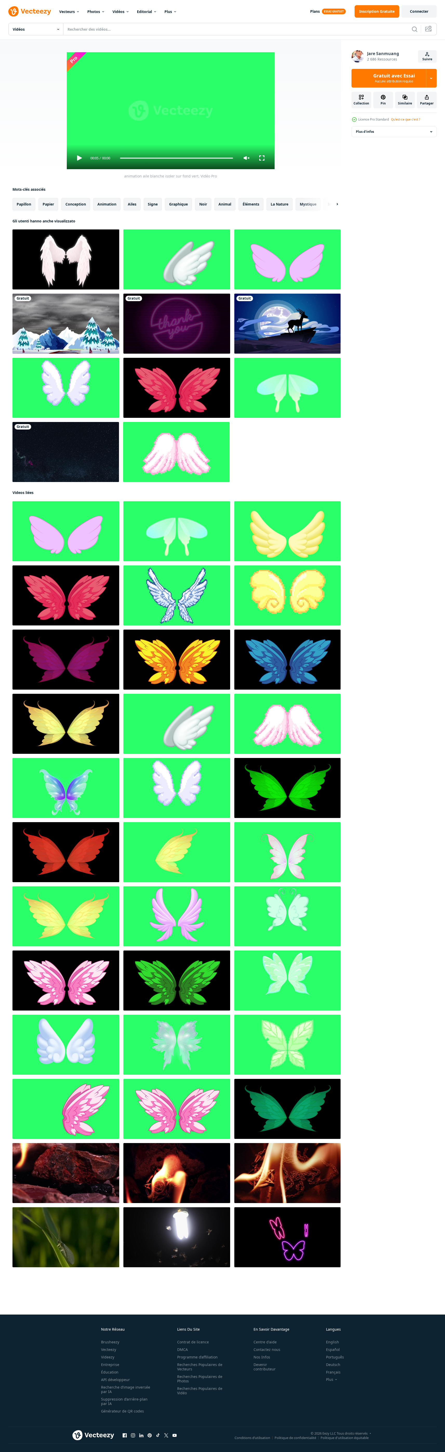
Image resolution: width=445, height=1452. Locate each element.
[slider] (176, 158)
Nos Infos (262, 1357)
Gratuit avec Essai (394, 78)
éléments (251, 204)
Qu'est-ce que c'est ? (405, 119)
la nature (279, 204)
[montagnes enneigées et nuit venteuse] (65, 324)
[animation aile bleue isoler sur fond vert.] (176, 595)
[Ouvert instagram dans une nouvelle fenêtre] (133, 1435)
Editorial (144, 11)
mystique (308, 204)
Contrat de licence (193, 1341)
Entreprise (110, 1364)
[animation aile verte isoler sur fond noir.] (287, 788)
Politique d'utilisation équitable (345, 1437)
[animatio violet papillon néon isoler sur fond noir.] (287, 1237)
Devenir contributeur (265, 1366)
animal (224, 204)
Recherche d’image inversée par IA (125, 1389)
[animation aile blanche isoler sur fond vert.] (176, 259)
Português (335, 1357)
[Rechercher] (414, 29)
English (332, 1341)
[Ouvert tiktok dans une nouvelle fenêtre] (158, 1435)
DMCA (182, 1349)
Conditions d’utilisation (252, 1437)
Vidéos (118, 11)
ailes (132, 204)
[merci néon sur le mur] (176, 324)
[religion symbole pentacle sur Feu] (65, 1173)
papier (48, 204)
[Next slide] (332, 204)
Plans (315, 11)
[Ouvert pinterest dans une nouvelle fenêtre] (150, 1435)
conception (75, 204)
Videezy (107, 1357)
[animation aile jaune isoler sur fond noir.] (176, 660)
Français (333, 1372)
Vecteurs (67, 11)
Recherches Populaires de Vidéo (199, 1390)
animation (106, 204)
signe (153, 204)
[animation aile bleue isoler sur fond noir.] (287, 660)
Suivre (427, 59)
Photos (93, 11)
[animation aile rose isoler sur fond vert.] (176, 1109)
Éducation (109, 1372)
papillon (24, 204)
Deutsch (333, 1364)
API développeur (115, 1379)
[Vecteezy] (29, 11)
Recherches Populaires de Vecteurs (199, 1366)
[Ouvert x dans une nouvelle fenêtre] (166, 1435)
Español (333, 1349)
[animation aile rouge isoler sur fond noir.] (176, 388)
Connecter (419, 11)
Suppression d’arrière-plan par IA (124, 1401)
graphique (178, 204)
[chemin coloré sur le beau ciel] (65, 452)
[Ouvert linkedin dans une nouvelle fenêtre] (141, 1435)
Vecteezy (108, 1349)
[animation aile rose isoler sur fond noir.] (65, 660)
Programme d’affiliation (197, 1357)
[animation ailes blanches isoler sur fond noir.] (65, 259)
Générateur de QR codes (122, 1411)
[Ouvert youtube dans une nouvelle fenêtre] (174, 1435)
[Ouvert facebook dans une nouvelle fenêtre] (125, 1435)
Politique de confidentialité (295, 1437)
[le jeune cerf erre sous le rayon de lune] (287, 324)
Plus (168, 11)
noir (203, 204)
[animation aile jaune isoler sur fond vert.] (287, 259)
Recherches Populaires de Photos (199, 1378)
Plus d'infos (365, 131)
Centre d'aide (265, 1341)
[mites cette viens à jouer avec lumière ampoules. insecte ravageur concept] (176, 1237)
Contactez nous (267, 1349)
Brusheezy (110, 1341)
